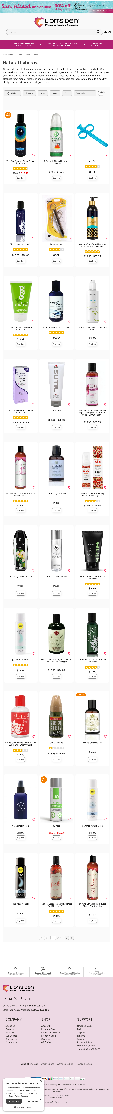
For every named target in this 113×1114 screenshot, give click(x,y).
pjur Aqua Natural (21, 904)
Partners (9, 1032)
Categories (8, 55)
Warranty (82, 1039)
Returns (81, 1035)
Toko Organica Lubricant (20, 576)
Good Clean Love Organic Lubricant (20, 328)
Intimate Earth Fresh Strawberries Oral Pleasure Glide (56, 905)
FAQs (79, 1029)
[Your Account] (105, 32)
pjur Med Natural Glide (92, 826)
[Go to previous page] (46, 938)
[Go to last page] (72, 938)
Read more (25, 1096)
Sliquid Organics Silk (92, 742)
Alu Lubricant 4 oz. (20, 826)
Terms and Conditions (88, 1049)
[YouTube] (10, 999)
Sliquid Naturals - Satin (20, 244)
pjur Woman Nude (20, 659)
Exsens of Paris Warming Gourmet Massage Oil (92, 494)
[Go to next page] (67, 938)
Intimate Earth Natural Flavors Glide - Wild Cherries (92, 905)
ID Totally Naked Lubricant (56, 576)
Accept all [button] (14, 1101)
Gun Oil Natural (56, 742)
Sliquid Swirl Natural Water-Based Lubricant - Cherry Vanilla (20, 743)
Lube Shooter (56, 244)
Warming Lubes (65, 1063)
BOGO (97, 44)
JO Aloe (56, 826)
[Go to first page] (41, 938)
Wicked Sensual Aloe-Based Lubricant (92, 577)
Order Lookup (84, 1025)
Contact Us (11, 1042)
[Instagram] (5, 999)
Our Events (11, 1035)
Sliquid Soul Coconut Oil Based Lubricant (92, 660)
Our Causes (11, 1039)
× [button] (41, 1081)
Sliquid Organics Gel (56, 493)
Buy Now (20, 178)
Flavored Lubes (84, 1063)
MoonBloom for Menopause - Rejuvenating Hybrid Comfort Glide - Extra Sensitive (92, 412)
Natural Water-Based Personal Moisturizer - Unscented (92, 245)
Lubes (19, 55)
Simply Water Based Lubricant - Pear (92, 328)
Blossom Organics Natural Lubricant (21, 411)
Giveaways (47, 1039)
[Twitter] (16, 999)
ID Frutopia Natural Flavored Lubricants (56, 162)
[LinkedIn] (30, 999)
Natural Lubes (31, 55)
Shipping (81, 1032)
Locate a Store (49, 1029)
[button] (3, 32)
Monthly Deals (48, 1035)
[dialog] (23, 1094)
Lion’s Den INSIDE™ (51, 1032)
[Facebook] (21, 999)
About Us (10, 1025)
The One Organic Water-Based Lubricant (20, 162)
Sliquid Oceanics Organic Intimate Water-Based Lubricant (56, 660)
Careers (9, 1029)
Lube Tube (92, 161)
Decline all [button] (32, 1101)
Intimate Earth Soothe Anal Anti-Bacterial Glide (21, 494)
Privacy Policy (84, 1042)
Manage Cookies (86, 1045)
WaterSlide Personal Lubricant (56, 327)
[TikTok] (26, 999)
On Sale (101, 92)
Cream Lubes (47, 1063)
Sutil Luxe (56, 410)
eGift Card (46, 1042)
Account (45, 1025)
